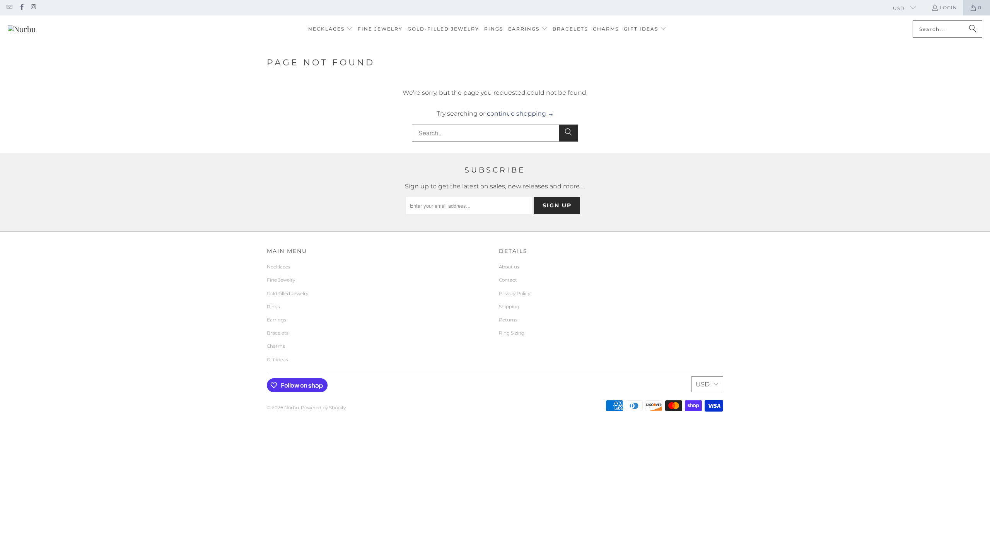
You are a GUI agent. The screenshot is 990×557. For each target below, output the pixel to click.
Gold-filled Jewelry (287, 293)
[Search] (972, 29)
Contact (508, 280)
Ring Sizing (511, 333)
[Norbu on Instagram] (33, 7)
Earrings (276, 320)
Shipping (509, 306)
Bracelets (277, 333)
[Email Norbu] (9, 7)
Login (948, 7)
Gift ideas (277, 359)
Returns (508, 320)
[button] (330, 29)
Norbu (291, 407)
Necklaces (278, 267)
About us (509, 267)
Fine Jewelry (281, 280)
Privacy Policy (514, 293)
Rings (273, 306)
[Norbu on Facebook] (21, 7)
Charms (276, 346)
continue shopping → (520, 113)
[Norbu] (22, 29)
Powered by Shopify (323, 407)
